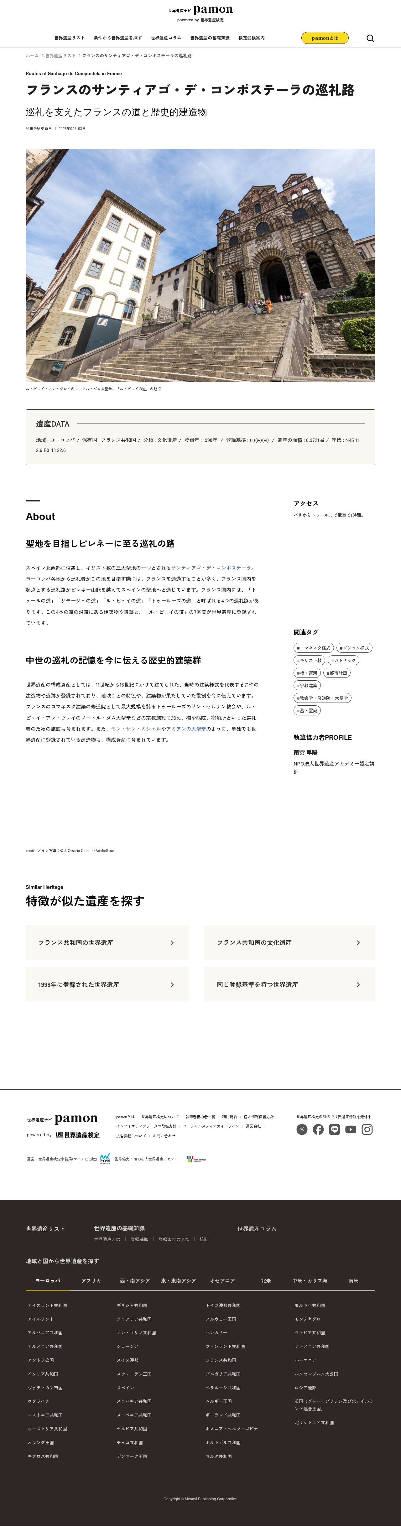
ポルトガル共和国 (223, 1442)
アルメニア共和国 (45, 1346)
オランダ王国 (41, 1442)
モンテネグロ (307, 1319)
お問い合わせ (164, 1135)
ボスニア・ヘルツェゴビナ (232, 1428)
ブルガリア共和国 (223, 1374)
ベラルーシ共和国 (223, 1387)
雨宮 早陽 (306, 752)
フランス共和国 (118, 440)
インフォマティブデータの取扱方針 (146, 1126)
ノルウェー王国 (221, 1319)
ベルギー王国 (219, 1401)
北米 (266, 1280)
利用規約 (229, 1116)
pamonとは (125, 1116)
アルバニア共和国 (45, 1333)
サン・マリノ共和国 (136, 1333)
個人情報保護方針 (259, 1116)
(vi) (265, 439)
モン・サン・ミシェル (136, 728)
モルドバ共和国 (309, 1305)
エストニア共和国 (45, 1415)
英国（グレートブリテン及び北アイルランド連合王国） (333, 1405)
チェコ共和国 (130, 1442)
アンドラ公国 (41, 1360)
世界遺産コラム (166, 37)
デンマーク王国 (132, 1456)
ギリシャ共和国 (132, 1305)
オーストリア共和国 (47, 1428)
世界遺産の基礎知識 (210, 37)
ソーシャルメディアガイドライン (211, 1126)
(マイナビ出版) (84, 1159)
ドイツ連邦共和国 (223, 1305)
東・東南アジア (178, 1280)
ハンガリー (216, 1333)
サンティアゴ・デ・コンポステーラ (211, 567)
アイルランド (41, 1319)
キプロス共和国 (43, 1456)
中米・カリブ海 (309, 1280)
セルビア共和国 (132, 1428)
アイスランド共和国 (47, 1305)
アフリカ (91, 1280)
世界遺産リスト (69, 37)
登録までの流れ (174, 1239)
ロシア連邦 (305, 1387)
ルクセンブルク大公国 (316, 1374)
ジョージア (127, 1346)
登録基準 (139, 1239)
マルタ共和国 (219, 1456)
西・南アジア (135, 1280)
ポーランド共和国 (223, 1415)
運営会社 (253, 1126)
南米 (353, 1280)
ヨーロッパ (62, 440)
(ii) (252, 439)
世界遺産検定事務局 (55, 1159)
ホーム (32, 55)
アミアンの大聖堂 (186, 728)
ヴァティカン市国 (45, 1387)
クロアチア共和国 (134, 1319)
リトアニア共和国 (312, 1346)
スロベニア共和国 (134, 1415)
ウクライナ (38, 1401)
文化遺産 (167, 440)
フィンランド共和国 (225, 1346)
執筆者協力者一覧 (200, 1116)
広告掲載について (131, 1135)
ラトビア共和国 (309, 1333)
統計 (204, 1239)
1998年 (211, 440)
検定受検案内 (251, 37)
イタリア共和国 (43, 1374)
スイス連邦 (127, 1360)
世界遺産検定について (160, 1116)
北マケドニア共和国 (314, 1422)
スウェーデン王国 (134, 1374)
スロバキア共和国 (134, 1401)
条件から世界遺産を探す (118, 37)
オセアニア (222, 1280)
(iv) (258, 439)
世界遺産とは (107, 1239)
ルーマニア (305, 1360)
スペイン (125, 1387)
